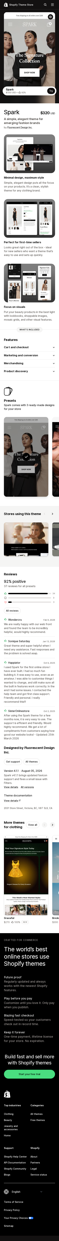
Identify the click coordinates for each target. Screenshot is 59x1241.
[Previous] (44, 514)
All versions (27, 787)
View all (32, 824)
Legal (33, 1168)
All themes (32, 761)
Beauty (8, 1120)
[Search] (45, 4)
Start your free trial (29, 1074)
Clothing (8, 1114)
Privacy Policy (12, 1210)
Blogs (7, 1174)
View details (11, 787)
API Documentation (15, 1162)
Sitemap (8, 1225)
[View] (26, 540)
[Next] (52, 514)
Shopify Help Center (15, 1156)
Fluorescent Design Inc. (19, 127)
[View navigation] (52, 4)
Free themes (37, 1120)
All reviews (12, 610)
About (33, 1156)
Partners (35, 1162)
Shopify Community (15, 1168)
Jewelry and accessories (11, 1128)
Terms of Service (13, 1201)
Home (7, 1135)
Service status (38, 1174)
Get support (13, 761)
